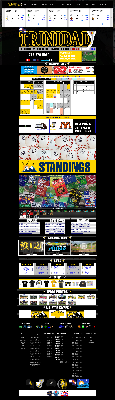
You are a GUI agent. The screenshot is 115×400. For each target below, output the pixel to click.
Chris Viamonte (72, 271)
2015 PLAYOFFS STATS (77, 367)
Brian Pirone (25, 266)
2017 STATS (75, 359)
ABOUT (25, 4)
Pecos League (35, 336)
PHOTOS (23, 348)
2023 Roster (49, 340)
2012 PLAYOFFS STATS (77, 376)
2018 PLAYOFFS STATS (77, 356)
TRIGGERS (43, 4)
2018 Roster (49, 347)
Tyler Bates (25, 267)
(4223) (28, 20)
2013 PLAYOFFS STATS (77, 372)
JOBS (23, 345)
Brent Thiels (25, 273)
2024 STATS (75, 343)
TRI (12, 18)
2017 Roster (49, 348)
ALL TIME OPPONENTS (35, 362)
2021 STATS (75, 353)
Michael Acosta (72, 272)
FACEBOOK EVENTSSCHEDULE (63, 362)
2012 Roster (49, 356)
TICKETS (69, 4)
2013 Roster (49, 354)
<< (46, 117)
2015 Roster (49, 351)
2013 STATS (75, 373)
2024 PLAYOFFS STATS (77, 345)
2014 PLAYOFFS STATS (77, 370)
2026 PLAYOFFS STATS (77, 340)
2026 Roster (49, 336)
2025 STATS (75, 342)
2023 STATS (75, 347)
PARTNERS (34, 4)
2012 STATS (75, 375)
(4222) (50, 20)
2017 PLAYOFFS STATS (77, 361)
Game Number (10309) (40, 129)
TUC (12, 15)
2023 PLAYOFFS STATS (77, 348)
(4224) (9, 20)
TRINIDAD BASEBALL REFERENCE (35, 365)
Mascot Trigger (91, 342)
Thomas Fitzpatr (26, 269)
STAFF (91, 340)
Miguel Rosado (41, 269)
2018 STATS (75, 358)
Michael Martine (41, 272)
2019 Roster (49, 345)
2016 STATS (75, 364)
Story (22, 19)
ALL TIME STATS (76, 336)
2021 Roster (49, 343)
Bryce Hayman (72, 268)
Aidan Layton (25, 272)
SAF (76, 18)
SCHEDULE (52, 4)
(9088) (93, 20)
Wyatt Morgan (72, 266)
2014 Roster (49, 353)
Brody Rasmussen (26, 268)
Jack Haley (40, 273)
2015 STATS (75, 365)
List (62, 336)
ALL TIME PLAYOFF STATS (78, 337)
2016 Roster (49, 350)
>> (69, 117)
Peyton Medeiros (41, 267)
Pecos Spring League (35, 337)
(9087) (71, 20)
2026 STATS (75, 339)
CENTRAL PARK (102, 4)
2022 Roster (49, 342)
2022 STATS (75, 350)
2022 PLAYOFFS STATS (77, 351)
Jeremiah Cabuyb (72, 267)
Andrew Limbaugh (41, 268)
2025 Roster (49, 337)
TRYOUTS (78, 4)
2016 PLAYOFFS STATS (77, 362)
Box (22, 17)
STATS (61, 4)
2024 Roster (49, 339)
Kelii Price (71, 273)
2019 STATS (75, 354)
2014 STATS (75, 369)
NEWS (86, 4)
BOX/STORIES (23, 340)
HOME (23, 336)
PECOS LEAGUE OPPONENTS (35, 361)
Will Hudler (25, 270)
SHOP (93, 4)
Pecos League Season (35, 339)
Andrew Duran (41, 271)
